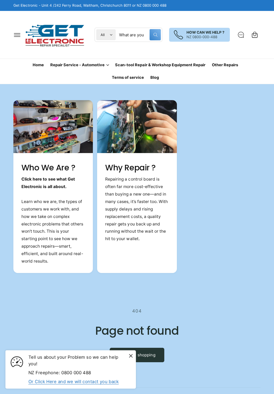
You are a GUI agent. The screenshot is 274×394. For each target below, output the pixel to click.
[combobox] (140, 35)
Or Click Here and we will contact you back (73, 381)
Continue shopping (137, 354)
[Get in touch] (241, 35)
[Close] (130, 355)
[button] (17, 35)
